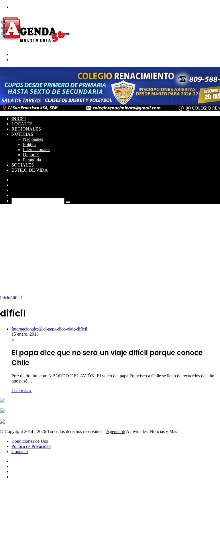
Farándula (32, 159)
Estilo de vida (29, 170)
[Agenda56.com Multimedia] (36, 44)
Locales (22, 123)
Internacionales (36, 149)
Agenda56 (115, 431)
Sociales (22, 165)
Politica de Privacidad (31, 446)
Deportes (31, 154)
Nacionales (33, 139)
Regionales (26, 129)
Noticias (22, 134)
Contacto (19, 451)
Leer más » (21, 390)
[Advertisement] (110, 252)
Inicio (18, 118)
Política (29, 144)
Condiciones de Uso (29, 441)
